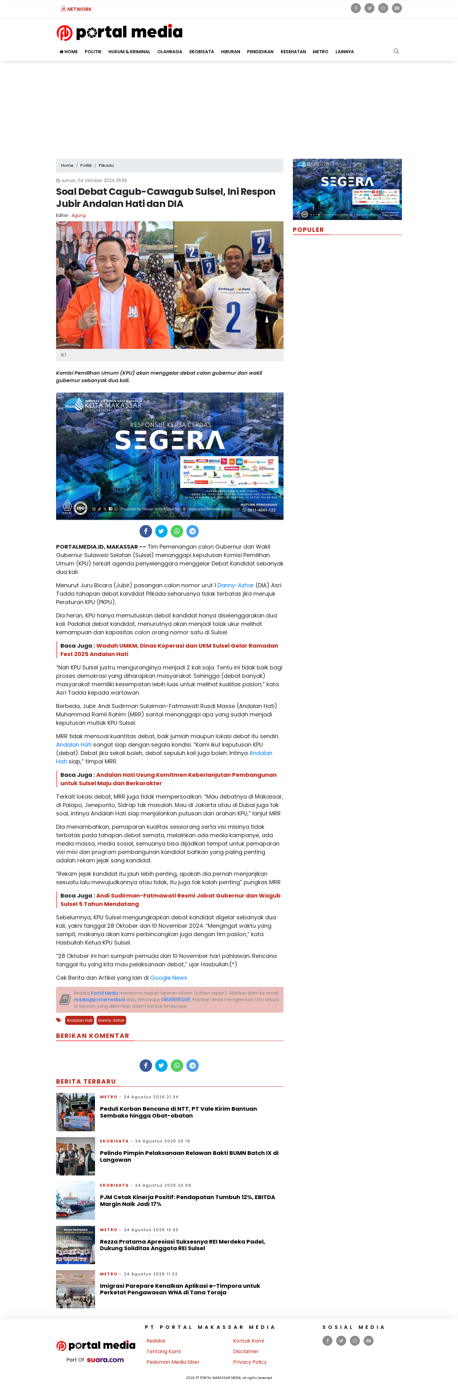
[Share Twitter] (161, 531)
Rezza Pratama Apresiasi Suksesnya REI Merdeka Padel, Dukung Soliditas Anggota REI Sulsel (182, 1245)
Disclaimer (246, 1351)
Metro (320, 52)
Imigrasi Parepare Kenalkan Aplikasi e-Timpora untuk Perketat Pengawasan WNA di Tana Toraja (180, 1289)
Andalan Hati (74, 744)
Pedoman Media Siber (173, 1362)
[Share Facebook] (145, 531)
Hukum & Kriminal (129, 52)
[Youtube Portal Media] (396, 8)
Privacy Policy (250, 1362)
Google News (168, 978)
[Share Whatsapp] (176, 531)
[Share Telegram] (192, 531)
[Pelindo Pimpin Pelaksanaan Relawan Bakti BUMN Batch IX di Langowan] (75, 1156)
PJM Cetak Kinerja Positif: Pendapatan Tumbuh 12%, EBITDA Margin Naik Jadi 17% (187, 1200)
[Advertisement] (229, 107)
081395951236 (175, 999)
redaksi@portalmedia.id (99, 999)
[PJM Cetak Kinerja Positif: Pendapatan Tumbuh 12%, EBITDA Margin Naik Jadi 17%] (75, 1200)
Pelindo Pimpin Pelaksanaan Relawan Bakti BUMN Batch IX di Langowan (189, 1156)
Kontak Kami (248, 1340)
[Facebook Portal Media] (356, 8)
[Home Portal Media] (119, 31)
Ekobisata (201, 52)
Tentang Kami (163, 1351)
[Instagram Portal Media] (383, 8)
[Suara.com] (105, 1359)
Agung (79, 215)
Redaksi (155, 1340)
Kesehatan (293, 52)
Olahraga (169, 52)
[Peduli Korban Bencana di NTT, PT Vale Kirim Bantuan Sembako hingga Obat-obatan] (75, 1111)
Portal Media (104, 993)
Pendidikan (260, 52)
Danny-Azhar (235, 585)
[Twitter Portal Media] (369, 8)
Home (71, 52)
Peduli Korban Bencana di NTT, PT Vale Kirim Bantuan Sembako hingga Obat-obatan (178, 1112)
